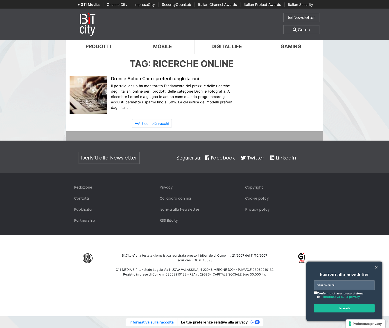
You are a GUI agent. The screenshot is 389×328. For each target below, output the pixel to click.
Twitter (255, 157)
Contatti (81, 198)
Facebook (222, 157)
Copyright (254, 187)
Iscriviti (344, 308)
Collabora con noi (175, 198)
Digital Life (226, 46)
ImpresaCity (144, 4)
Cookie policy (257, 198)
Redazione (83, 187)
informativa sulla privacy (341, 296)
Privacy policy (257, 209)
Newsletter (303, 17)
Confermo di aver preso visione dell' (340, 295)
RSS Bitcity (169, 220)
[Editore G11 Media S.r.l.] (301, 258)
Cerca (303, 29)
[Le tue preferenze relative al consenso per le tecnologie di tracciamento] (365, 323)
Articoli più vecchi (153, 123)
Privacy (166, 187)
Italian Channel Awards (217, 4)
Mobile (162, 46)
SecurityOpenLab (176, 4)
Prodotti (98, 46)
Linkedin (285, 157)
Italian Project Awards (262, 4)
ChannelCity (117, 4)
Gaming (290, 46)
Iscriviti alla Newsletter (109, 157)
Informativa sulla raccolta (151, 322)
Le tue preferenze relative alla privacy (214, 322)
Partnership (84, 220)
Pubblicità (83, 209)
